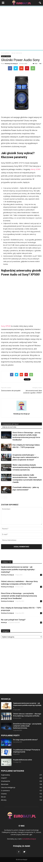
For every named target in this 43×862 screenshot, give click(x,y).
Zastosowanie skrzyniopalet (10, 391)
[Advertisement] (21, 28)
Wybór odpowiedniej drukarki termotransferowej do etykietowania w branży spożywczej (27, 467)
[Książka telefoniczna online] (6, 762)
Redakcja (4, 622)
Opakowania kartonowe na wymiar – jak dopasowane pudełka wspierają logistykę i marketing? (18, 569)
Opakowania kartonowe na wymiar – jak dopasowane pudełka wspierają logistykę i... (27, 705)
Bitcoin (3, 797)
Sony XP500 (6, 326)
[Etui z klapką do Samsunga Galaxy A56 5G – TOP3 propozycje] (6, 447)
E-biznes (4, 794)
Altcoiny (3, 800)
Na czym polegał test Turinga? (13, 620)
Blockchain (4, 784)
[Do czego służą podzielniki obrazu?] (6, 742)
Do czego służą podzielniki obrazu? (25, 740)
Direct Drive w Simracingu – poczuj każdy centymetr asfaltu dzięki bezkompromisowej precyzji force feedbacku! (19, 595)
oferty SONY (35, 169)
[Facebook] (19, 852)
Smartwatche (5, 781)
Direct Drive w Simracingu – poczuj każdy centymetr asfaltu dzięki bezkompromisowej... (27, 726)
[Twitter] (24, 852)
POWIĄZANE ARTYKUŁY (10, 424)
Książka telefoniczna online (22, 760)
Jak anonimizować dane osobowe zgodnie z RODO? (32, 392)
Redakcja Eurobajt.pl (11, 63)
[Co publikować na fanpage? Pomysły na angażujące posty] (6, 752)
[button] (40, 3)
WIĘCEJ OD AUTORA (9, 427)
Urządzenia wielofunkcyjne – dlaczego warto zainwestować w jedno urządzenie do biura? (26, 457)
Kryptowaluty (5, 775)
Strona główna (5, 53)
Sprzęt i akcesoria (6, 56)
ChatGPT (4, 778)
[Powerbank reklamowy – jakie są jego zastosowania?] (6, 489)
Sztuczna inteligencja (8, 787)
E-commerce (5, 791)
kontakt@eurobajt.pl (29, 839)
